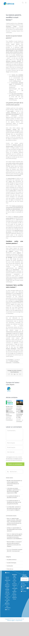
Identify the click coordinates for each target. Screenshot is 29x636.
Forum (14, 599)
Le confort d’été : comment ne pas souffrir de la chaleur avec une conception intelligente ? (14, 508)
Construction (8, 362)
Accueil (14, 577)
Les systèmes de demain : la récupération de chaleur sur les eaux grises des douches (14, 502)
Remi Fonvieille (10, 541)
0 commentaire (16, 362)
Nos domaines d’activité (14, 584)
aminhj (8, 528)
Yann (8, 534)
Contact (14, 594)
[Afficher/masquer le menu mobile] (26, 2)
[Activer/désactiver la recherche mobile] (23, 2)
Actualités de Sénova (11, 559)
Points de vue (10, 569)
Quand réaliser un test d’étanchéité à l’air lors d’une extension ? (14, 529)
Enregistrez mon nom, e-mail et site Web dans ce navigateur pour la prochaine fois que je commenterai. (14, 458)
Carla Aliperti (10, 359)
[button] (7, 411)
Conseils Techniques (13, 361)
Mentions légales (11, 620)
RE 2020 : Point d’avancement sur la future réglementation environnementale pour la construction (10, 411)
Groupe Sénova (19, 620)
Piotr (8, 518)
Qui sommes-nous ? (14, 591)
